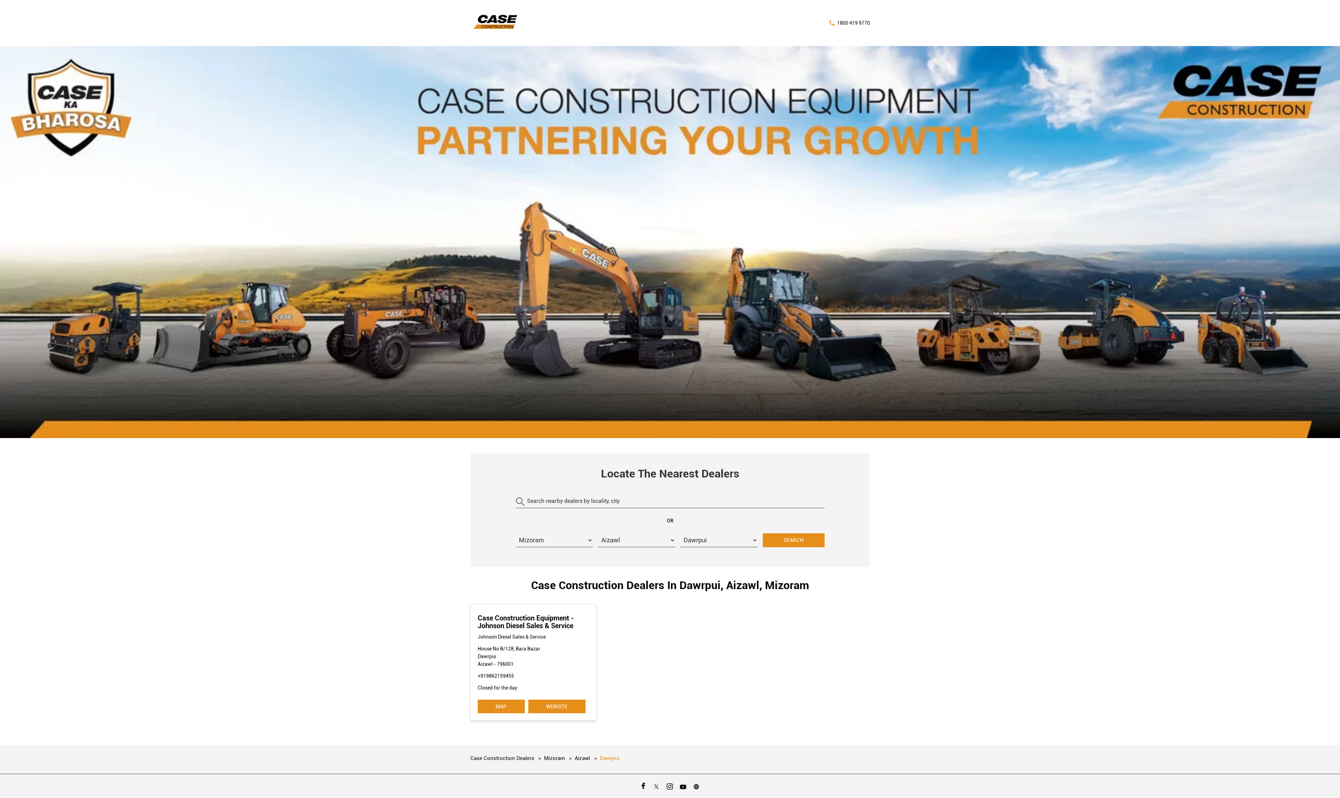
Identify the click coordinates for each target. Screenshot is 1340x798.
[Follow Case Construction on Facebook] (643, 786)
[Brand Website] (696, 786)
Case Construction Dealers (503, 758)
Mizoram (554, 758)
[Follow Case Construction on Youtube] (683, 786)
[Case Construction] (495, 23)
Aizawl (582, 758)
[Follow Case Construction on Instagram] (670, 786)
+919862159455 (496, 676)
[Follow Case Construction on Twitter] (657, 786)
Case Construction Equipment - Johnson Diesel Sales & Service (526, 622)
